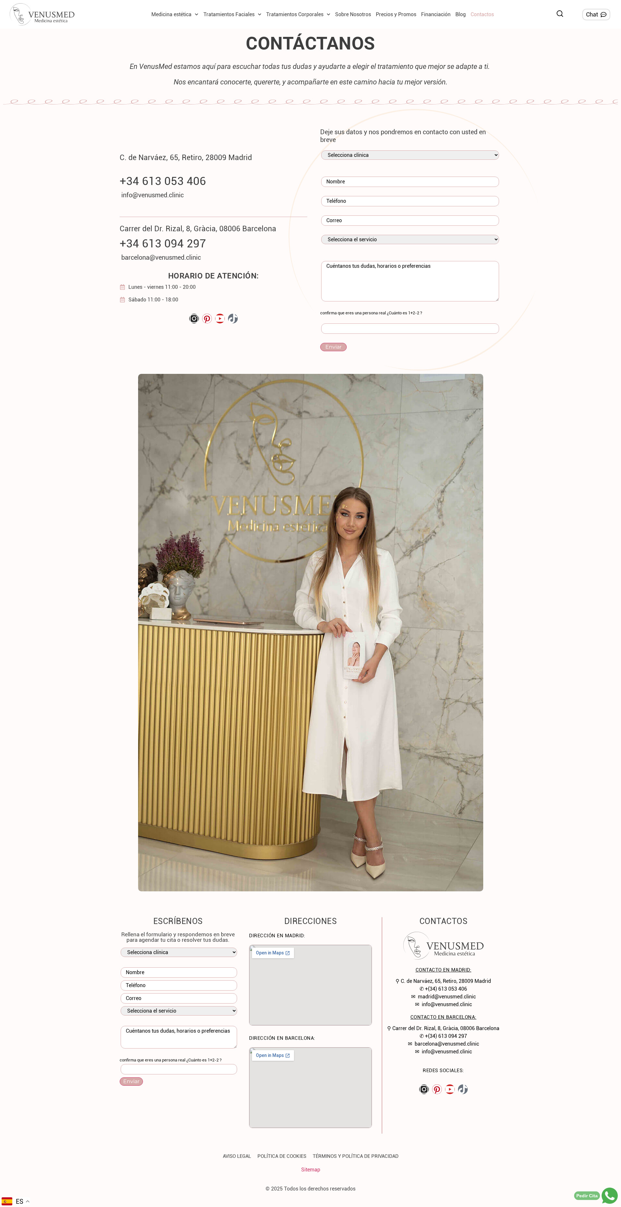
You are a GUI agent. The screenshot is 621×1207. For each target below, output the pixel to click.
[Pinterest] (207, 318)
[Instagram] (194, 318)
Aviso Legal (237, 1156)
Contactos (482, 14)
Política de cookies (281, 1156)
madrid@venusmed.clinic (447, 997)
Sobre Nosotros (353, 14)
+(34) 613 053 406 (446, 989)
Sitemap (310, 1170)
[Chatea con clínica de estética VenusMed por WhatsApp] (610, 1196)
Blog (460, 14)
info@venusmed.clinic (447, 1004)
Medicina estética (171, 14)
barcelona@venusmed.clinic (447, 1044)
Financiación (436, 14)
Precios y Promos (396, 14)
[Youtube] (220, 318)
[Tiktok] (233, 318)
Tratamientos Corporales (294, 14)
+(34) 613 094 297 (446, 1036)
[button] (560, 13)
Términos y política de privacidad (355, 1156)
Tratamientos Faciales (229, 14)
